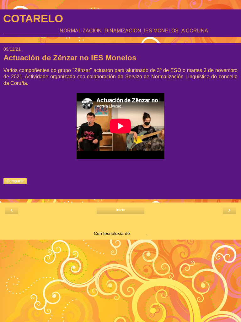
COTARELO (33, 19)
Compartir (15, 181)
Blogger (138, 233)
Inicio (120, 210)
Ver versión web (121, 222)
